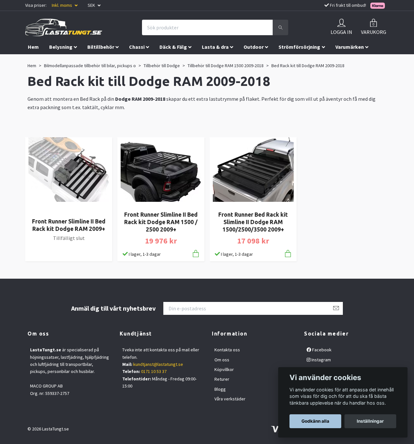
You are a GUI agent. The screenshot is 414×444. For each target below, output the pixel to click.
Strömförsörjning (299, 47)
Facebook (321, 350)
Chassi (137, 47)
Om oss (221, 360)
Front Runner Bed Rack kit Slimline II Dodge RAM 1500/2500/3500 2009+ (253, 222)
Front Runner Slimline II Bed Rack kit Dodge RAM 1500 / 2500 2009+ (161, 222)
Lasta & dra (215, 47)
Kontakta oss (227, 350)
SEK (92, 5)
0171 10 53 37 (154, 371)
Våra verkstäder (229, 399)
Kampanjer (70, 60)
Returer (221, 379)
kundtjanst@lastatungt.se (158, 364)
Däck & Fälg (173, 47)
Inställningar (370, 421)
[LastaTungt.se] (64, 27)
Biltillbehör (100, 47)
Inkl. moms (62, 5)
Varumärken (349, 47)
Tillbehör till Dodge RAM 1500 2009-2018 (226, 65)
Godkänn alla (315, 421)
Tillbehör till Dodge (162, 65)
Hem (33, 47)
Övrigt (35, 60)
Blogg (220, 389)
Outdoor (254, 47)
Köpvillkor (224, 369)
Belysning (60, 47)
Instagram (320, 360)
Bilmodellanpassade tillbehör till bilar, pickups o (90, 65)
